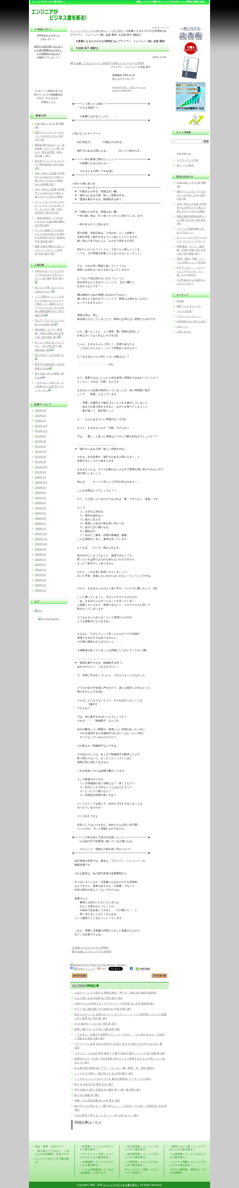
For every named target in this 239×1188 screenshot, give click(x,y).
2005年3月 (40, 580)
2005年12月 (41, 533)
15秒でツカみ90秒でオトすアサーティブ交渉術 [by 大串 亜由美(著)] (114, 1003)
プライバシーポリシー (189, 316)
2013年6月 (40, 436)
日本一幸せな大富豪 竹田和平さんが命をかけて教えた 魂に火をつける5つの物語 (192, 208)
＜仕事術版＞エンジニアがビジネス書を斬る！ (97, 1163)
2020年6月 (40, 410)
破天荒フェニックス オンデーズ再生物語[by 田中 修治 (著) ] (50, 165)
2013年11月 (41, 431)
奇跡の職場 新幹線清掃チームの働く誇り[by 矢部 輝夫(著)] (192, 220)
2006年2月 (40, 523)
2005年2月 (40, 585)
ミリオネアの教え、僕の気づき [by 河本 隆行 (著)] (103, 1073)
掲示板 (180, 301)
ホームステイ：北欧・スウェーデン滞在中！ (142, 1171)
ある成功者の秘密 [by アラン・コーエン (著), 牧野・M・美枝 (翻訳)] (114, 1068)
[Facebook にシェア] (131, 968)
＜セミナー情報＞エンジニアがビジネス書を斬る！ (187, 1163)
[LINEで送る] (143, 968)
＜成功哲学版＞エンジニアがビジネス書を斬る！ (142, 1155)
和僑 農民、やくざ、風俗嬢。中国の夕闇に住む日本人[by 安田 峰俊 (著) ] (191, 250)
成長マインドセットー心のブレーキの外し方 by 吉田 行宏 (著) (191, 195)
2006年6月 (40, 503)
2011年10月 (41, 467)
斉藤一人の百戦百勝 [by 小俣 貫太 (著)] (97, 1100)
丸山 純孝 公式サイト (49, 1146)
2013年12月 (41, 426)
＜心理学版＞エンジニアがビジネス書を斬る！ (142, 1163)
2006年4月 (40, 513)
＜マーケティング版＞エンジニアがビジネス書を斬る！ (97, 1155)
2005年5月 (40, 569)
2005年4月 (40, 575)
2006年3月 (40, 518)
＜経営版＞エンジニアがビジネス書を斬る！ (97, 1148)
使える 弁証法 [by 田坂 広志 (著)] (93, 1084)
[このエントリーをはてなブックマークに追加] (71, 968)
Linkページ (182, 326)
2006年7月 (40, 498)
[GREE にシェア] (84, 968)
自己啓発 (78, 985)
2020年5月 (40, 415)
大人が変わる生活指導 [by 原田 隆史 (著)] (98, 998)
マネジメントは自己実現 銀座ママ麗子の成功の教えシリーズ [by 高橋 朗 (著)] (119, 1053)
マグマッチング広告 (187, 160)
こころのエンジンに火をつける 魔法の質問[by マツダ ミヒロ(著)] (112, 1078)
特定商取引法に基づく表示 (191, 321)
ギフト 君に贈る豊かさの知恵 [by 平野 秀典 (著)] (102, 1008)
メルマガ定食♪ (185, 311)
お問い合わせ (184, 331)
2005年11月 (41, 539)
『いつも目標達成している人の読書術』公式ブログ (97, 1171)
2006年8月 (40, 492)
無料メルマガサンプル (189, 306)
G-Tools (142, 88)
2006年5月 (40, 508)
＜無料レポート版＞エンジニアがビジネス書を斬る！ (187, 1148)
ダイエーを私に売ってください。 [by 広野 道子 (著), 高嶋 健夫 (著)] (49, 346)
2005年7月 (40, 559)
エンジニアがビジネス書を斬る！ (121, 1185)
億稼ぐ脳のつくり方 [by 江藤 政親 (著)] (97, 1029)
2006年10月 (41, 482)
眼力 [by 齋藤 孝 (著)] (86, 1095)
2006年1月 (40, 528)
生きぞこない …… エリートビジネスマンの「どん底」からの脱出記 (191, 271)
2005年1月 (40, 590)
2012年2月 (40, 461)
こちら (52, 102)
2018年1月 (40, 420)
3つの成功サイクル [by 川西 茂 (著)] (95, 1023)
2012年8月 (40, 446)
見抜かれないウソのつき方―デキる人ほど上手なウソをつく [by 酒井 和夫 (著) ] (49, 275)
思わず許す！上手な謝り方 (49, 355)
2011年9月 (40, 472)
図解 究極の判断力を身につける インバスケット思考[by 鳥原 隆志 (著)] (50, 250)
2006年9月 (40, 487)
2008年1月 (40, 477)
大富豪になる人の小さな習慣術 (127, 63)
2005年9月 (40, 549)
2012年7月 (40, 451)
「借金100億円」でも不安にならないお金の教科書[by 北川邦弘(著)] (50, 222)
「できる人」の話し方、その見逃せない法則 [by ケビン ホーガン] (49, 386)
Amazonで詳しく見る (124, 87)
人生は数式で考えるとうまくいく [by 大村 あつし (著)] (106, 1115)
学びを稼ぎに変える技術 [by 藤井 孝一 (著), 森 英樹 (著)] (107, 1089)
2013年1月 (40, 441)
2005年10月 (41, 544)
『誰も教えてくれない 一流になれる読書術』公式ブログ (52, 1152)
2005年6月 (40, 564)
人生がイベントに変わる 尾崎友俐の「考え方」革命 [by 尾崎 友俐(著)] (115, 992)
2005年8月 (40, 554)
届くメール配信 (185, 165)
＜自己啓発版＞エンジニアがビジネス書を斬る (142, 1148)
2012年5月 (40, 456)
